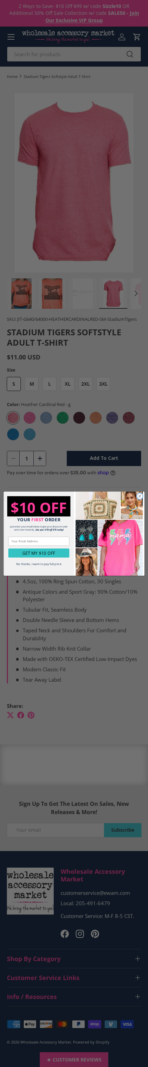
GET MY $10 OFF (38, 553)
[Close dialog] (140, 496)
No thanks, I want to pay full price (38, 564)
